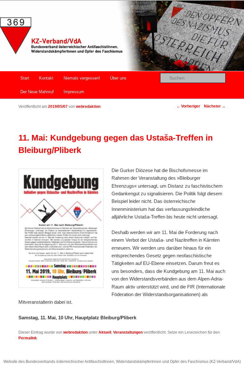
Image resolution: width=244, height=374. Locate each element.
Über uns (118, 78)
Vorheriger (188, 106)
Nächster (215, 106)
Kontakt (46, 78)
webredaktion (88, 106)
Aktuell (104, 332)
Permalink (27, 338)
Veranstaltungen (128, 332)
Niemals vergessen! (82, 78)
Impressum (74, 91)
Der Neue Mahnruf (37, 91)
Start (24, 78)
